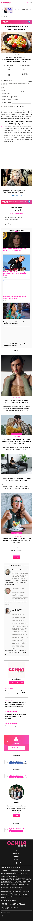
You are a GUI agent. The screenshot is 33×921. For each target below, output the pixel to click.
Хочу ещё (16, 557)
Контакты (16, 853)
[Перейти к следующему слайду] (31, 10)
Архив (16, 859)
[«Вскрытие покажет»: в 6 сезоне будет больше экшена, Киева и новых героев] (16, 792)
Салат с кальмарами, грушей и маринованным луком (14, 218)
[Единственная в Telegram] (20, 863)
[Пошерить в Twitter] (17, 106)
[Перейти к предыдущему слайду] (2, 10)
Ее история (16, 398)
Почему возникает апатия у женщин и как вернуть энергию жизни (16, 479)
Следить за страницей (16, 763)
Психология (16, 437)
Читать (17, 815)
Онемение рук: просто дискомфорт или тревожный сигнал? (16, 727)
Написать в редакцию (16, 213)
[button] (22, 3)
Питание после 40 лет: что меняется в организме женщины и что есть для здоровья (16, 540)
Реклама (16, 856)
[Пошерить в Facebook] (15, 106)
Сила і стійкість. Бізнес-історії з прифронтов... (21, 10)
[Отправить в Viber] (23, 106)
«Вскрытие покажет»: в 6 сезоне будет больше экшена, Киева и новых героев (16, 808)
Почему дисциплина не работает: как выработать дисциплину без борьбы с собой (15, 652)
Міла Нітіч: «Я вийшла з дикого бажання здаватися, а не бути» (16, 401)
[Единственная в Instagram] (16, 863)
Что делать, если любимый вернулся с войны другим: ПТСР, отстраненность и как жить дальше (16, 441)
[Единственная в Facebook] (13, 863)
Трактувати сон (16, 747)
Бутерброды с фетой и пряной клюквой (16, 224)
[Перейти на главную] (5, 2)
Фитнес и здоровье (16, 536)
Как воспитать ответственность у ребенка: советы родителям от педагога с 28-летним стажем (15, 705)
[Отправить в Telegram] (20, 106)
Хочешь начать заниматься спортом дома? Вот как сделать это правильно (16, 716)
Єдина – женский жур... (17, 761)
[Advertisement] (16, 156)
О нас (16, 850)
